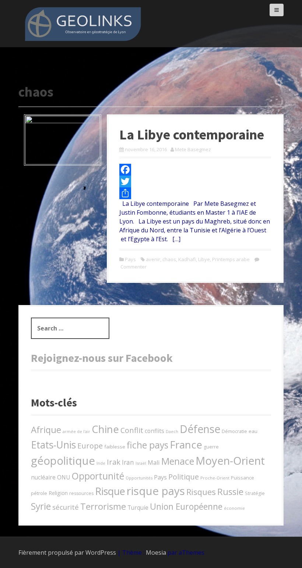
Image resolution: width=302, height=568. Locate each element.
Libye (204, 259)
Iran (128, 462)
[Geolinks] (83, 23)
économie (234, 508)
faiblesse (114, 446)
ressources (81, 493)
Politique (183, 477)
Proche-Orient (214, 478)
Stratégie (255, 493)
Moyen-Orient (230, 460)
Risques (201, 491)
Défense (200, 429)
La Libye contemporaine (191, 134)
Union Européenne (186, 506)
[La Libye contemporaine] (62, 139)
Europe (90, 446)
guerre (211, 447)
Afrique (46, 430)
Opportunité (97, 476)
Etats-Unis (53, 444)
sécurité (65, 507)
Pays (130, 259)
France (186, 444)
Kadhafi (187, 259)
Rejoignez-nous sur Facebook (102, 358)
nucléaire (43, 477)
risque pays (156, 491)
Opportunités (139, 478)
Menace (177, 461)
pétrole (39, 493)
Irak (113, 462)
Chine (105, 429)
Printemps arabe (231, 259)
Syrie (41, 506)
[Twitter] (195, 181)
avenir (153, 259)
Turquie (137, 507)
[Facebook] (195, 170)
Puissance (242, 477)
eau (253, 431)
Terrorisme (103, 506)
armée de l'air (76, 431)
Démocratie (234, 431)
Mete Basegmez (193, 149)
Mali (154, 462)
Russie (230, 492)
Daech (172, 431)
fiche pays (147, 445)
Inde (100, 463)
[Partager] (195, 193)
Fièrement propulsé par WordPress (67, 552)
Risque (110, 491)
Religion (58, 492)
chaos (169, 259)
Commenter (133, 266)
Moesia (156, 552)
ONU (63, 477)
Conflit (131, 430)
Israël (141, 463)
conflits (154, 431)
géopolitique (63, 460)
